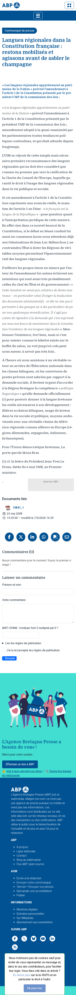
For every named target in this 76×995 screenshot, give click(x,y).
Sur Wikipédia (25, 918)
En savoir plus (21, 975)
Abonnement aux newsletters (35, 922)
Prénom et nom (11, 584)
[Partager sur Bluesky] (55, 537)
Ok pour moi (34, 988)
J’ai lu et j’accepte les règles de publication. (33, 650)
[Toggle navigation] (69, 5)
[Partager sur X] (20, 537)
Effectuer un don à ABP (20, 764)
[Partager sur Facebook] (9, 537)
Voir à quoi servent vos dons (24, 771)
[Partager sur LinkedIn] (32, 537)
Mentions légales (27, 909)
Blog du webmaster (29, 860)
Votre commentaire (14, 600)
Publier (21, 895)
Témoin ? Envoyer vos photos (35, 886)
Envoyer (10, 658)
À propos (22, 847)
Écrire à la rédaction (29, 878)
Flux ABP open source (30, 864)
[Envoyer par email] (66, 537)
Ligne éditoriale (26, 851)
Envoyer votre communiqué (34, 882)
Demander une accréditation (34, 891)
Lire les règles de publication (23, 643)
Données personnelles (30, 913)
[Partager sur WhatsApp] (43, 537)
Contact (22, 855)
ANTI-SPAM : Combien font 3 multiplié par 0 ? (30, 628)
